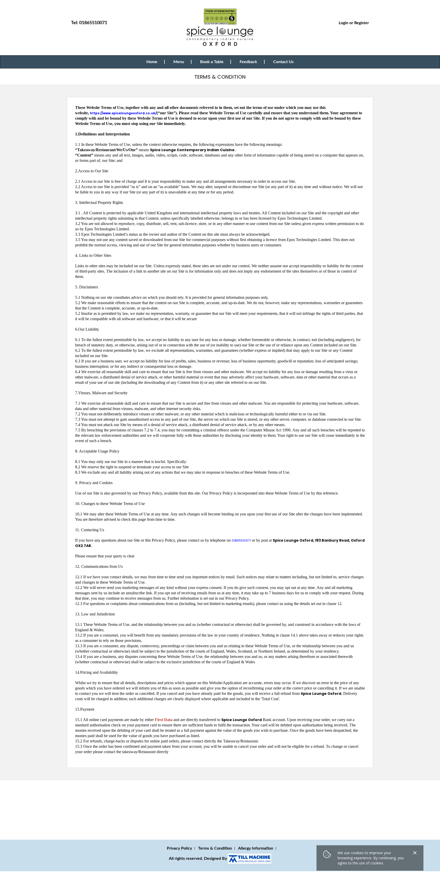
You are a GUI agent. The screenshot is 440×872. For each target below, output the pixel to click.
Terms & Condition (215, 848)
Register (361, 23)
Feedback (248, 62)
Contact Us (283, 62)
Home (151, 62)
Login (343, 23)
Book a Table (212, 62)
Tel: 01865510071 (89, 23)
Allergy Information (255, 848)
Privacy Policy (179, 848)
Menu (178, 62)
